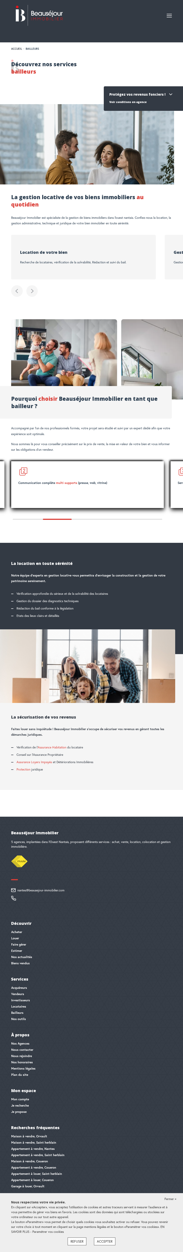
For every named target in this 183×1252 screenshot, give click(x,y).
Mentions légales (23, 1068)
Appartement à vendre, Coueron (33, 1167)
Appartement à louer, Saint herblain (36, 1174)
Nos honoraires (22, 1062)
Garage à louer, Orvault (27, 1186)
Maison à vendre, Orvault (29, 1136)
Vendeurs (17, 994)
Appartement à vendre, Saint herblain (37, 1155)
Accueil (16, 48)
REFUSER (77, 1241)
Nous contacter (22, 1050)
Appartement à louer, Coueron (32, 1180)
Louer (15, 938)
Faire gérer (18, 944)
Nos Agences (20, 1043)
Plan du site (19, 1075)
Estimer (16, 951)
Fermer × (170, 1199)
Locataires (18, 1006)
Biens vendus (20, 963)
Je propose (19, 1112)
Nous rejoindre (21, 1056)
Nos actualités (21, 957)
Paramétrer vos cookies (48, 1231)
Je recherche (20, 1105)
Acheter (16, 932)
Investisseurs (20, 1000)
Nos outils (18, 1019)
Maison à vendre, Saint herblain (33, 1142)
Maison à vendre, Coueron (29, 1161)
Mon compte (20, 1099)
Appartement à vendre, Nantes (33, 1149)
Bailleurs (17, 1013)
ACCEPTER (104, 1241)
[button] (17, 291)
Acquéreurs (19, 988)
